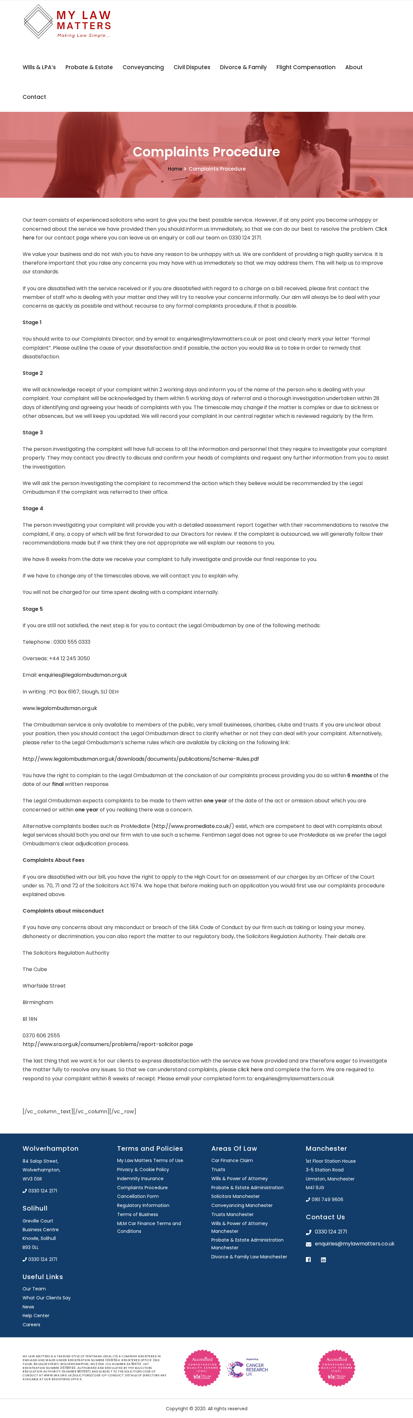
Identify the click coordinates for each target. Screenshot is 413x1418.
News (28, 1307)
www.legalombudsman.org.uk (60, 708)
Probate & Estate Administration (247, 1187)
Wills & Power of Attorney (239, 1178)
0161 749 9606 (327, 1199)
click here (250, 1069)
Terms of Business (137, 1214)
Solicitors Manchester (235, 1196)
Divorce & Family (243, 67)
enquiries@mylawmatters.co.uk (353, 1243)
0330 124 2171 (42, 1191)
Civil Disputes (192, 67)
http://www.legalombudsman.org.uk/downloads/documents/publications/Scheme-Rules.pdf (141, 759)
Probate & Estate (89, 67)
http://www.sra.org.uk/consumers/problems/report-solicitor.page (108, 1044)
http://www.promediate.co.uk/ (193, 826)
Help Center (36, 1315)
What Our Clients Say (47, 1298)
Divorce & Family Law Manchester (249, 1257)
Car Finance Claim (232, 1160)
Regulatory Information (143, 1205)
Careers (31, 1324)
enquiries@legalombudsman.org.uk (82, 675)
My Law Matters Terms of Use (150, 1160)
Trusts (218, 1169)
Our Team (34, 1289)
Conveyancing (143, 67)
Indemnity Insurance (140, 1178)
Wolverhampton (51, 1148)
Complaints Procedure (142, 1187)
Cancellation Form (138, 1196)
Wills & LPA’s (39, 67)
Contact (34, 97)
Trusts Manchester (232, 1214)
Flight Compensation (306, 67)
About (354, 67)
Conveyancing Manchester (242, 1205)
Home (175, 168)
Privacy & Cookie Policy (143, 1169)
